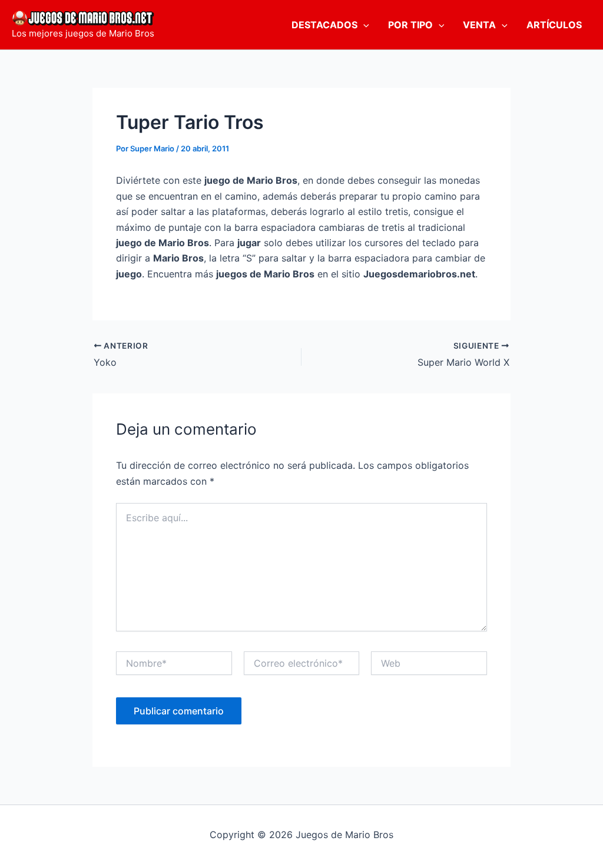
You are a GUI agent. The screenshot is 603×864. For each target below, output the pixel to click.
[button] (363, 24)
